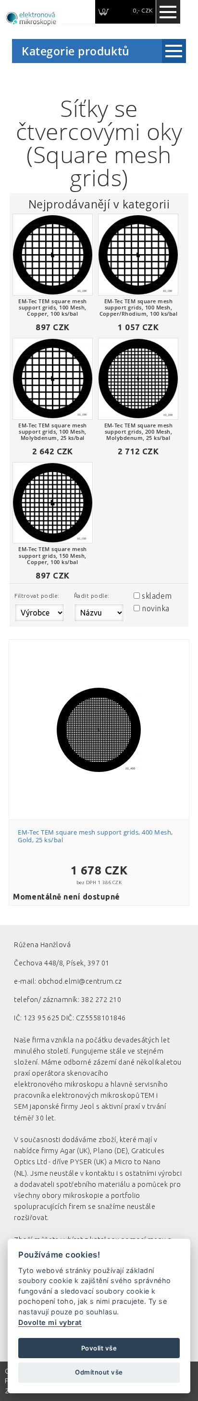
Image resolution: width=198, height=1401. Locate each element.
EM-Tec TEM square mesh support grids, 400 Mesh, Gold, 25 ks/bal (95, 836)
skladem (157, 595)
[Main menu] (168, 12)
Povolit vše (99, 1348)
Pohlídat (104, 707)
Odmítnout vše (99, 1372)
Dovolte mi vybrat (49, 1322)
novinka (155, 608)
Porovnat (104, 690)
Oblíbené (104, 672)
